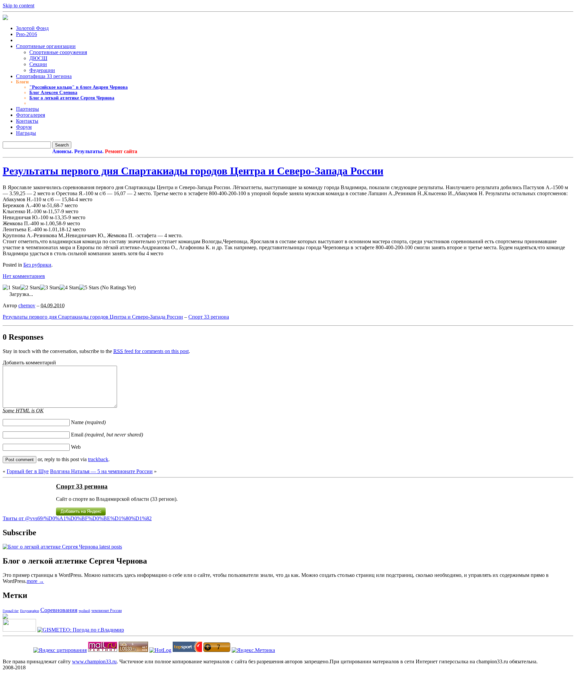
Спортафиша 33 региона (44, 76)
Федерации (42, 70)
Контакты (27, 121)
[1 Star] (11, 288)
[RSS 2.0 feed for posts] (62, 547)
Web (76, 447)
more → (35, 581)
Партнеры (27, 109)
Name (88, 422)
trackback (98, 459)
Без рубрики (37, 265)
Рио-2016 (26, 34)
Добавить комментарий (29, 362)
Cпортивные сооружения (58, 52)
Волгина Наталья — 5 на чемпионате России (101, 471)
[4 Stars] (69, 288)
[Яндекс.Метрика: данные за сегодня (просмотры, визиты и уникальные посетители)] (253, 650)
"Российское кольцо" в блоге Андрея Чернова (78, 87)
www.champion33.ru (94, 661)
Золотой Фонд (32, 28)
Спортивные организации (46, 46)
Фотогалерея (30, 115)
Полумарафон (29, 611)
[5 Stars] (89, 288)
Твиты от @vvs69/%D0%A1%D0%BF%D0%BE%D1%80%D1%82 (77, 518)
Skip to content (18, 5)
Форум (24, 127)
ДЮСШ (38, 58)
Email (107, 434)
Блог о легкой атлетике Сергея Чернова (71, 97)
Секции (38, 64)
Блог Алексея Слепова (53, 92)
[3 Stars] (50, 288)
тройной (84, 611)
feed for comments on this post (151, 351)
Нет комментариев (24, 276)
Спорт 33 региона (208, 317)
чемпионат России (106, 610)
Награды (26, 133)
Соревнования (58, 610)
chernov (26, 305)
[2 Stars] (30, 288)
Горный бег (11, 611)
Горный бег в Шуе (28, 471)
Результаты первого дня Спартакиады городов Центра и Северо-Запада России (193, 171)
